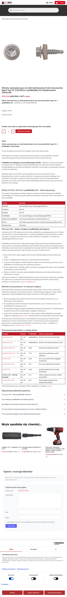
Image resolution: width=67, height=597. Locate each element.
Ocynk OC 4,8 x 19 (8, 348)
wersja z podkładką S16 (28, 282)
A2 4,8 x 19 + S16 (8, 364)
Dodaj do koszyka (23, 131)
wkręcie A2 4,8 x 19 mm (22, 325)
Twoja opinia (9, 495)
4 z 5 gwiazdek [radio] (25, 490)
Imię (7, 512)
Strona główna (7, 19)
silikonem (25, 316)
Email (7, 518)
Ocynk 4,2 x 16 (7, 342)
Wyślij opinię (11, 526)
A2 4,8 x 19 (6, 359)
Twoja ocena (9, 491)
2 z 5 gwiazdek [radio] (21, 490)
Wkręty (25, 19)
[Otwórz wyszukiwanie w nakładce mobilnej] (33, 10)
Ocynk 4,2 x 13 (7, 337)
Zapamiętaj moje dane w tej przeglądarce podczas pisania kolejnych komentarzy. (31, 522)
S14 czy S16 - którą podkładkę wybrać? (16, 394)
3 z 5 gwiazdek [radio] (23, 490)
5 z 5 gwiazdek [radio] (27, 490)
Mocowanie (17, 19)
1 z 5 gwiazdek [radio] (19, 490)
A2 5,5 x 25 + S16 (8, 380)
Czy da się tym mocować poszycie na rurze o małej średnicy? (24, 409)
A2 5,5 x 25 (6, 369)
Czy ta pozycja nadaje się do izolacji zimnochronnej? (21, 414)
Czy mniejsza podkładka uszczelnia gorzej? (18, 399)
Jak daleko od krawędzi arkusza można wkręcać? (20, 404)
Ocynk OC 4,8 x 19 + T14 (10, 353)
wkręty (49, 386)
